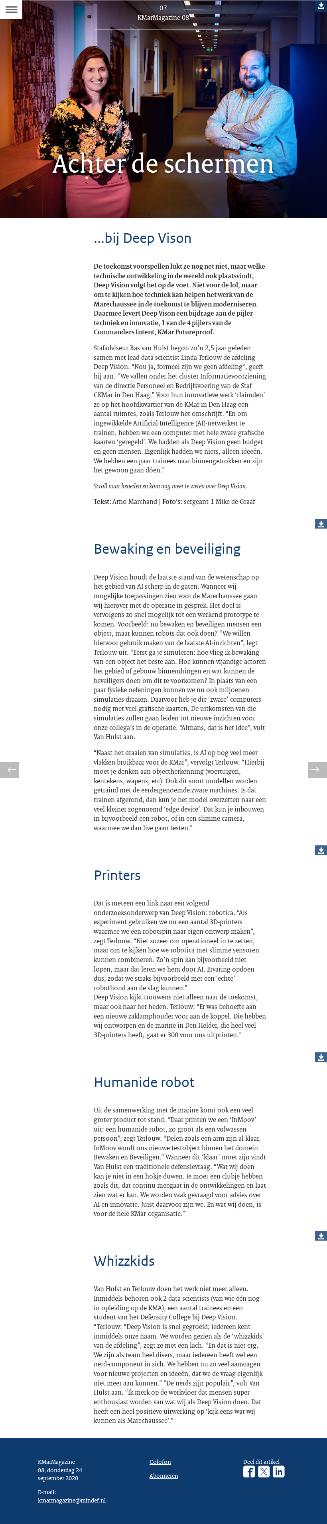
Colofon (160, 1461)
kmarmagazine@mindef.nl (72, 1500)
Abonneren (164, 1475)
